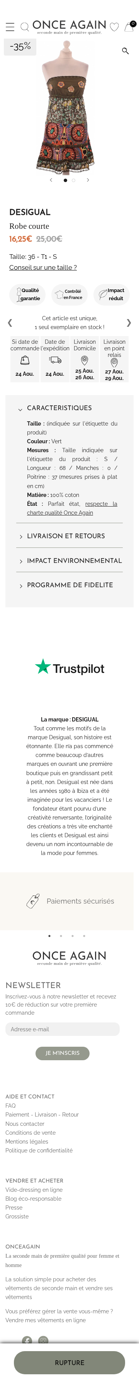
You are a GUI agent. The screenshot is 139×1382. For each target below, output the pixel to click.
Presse (13, 1208)
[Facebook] (27, 1338)
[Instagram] (43, 1338)
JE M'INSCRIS (63, 1053)
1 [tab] (49, 936)
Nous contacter (24, 1124)
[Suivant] (88, 180)
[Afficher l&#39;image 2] (73, 180)
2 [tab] (61, 936)
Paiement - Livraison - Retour (42, 1115)
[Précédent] (51, 180)
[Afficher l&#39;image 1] (65, 180)
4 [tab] (84, 936)
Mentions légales (26, 1142)
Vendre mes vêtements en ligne (45, 1320)
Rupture (70, 1363)
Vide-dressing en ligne (34, 1190)
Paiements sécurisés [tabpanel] (80, 901)
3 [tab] (72, 936)
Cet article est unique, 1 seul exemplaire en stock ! (70, 322)
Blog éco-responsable (33, 1199)
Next (128, 323)
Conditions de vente (30, 1133)
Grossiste (17, 1216)
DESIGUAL (85, 719)
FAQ (10, 1106)
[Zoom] (125, 51)
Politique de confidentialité (39, 1150)
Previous (10, 323)
